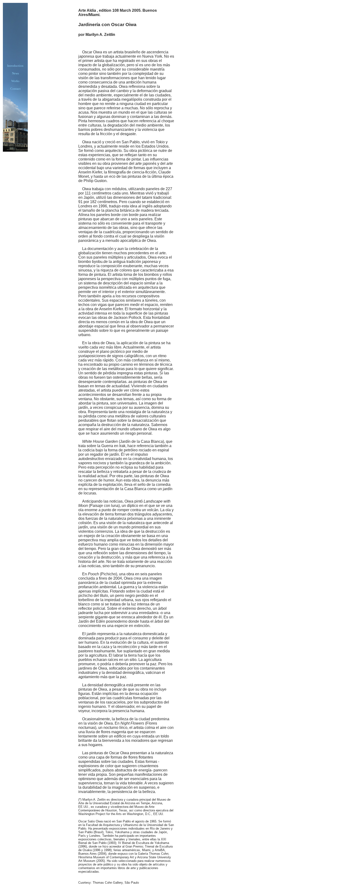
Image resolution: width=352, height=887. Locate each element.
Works (15, 81)
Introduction (15, 65)
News (15, 73)
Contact (15, 88)
